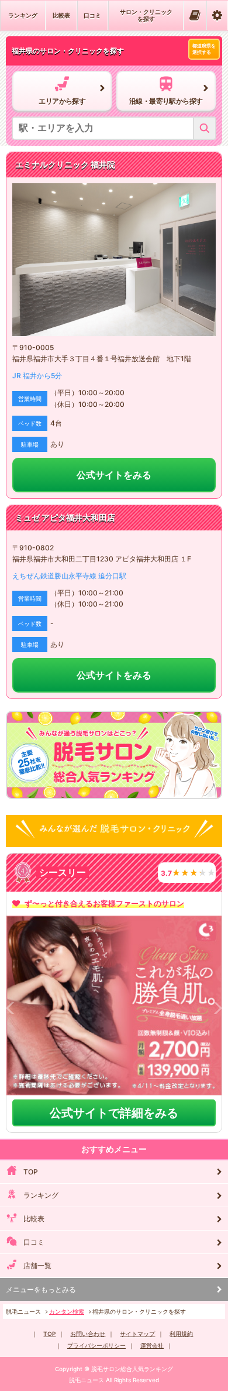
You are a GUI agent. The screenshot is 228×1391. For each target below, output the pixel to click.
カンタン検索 (66, 1311)
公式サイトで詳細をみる (114, 1113)
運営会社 (152, 1345)
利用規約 (181, 1333)
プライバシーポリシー (96, 1345)
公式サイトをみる (114, 475)
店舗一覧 (37, 1265)
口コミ (92, 15)
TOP (30, 1171)
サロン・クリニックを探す (146, 15)
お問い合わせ (87, 1333)
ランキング (22, 15)
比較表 (61, 15)
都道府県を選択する (204, 49)
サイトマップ (137, 1333)
